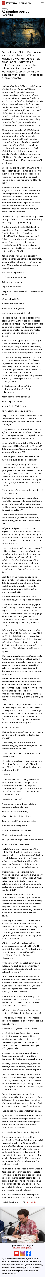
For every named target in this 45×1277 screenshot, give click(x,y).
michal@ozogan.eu (22, 1247)
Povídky (5, 9)
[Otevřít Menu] (42, 3)
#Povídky (31, 1202)
